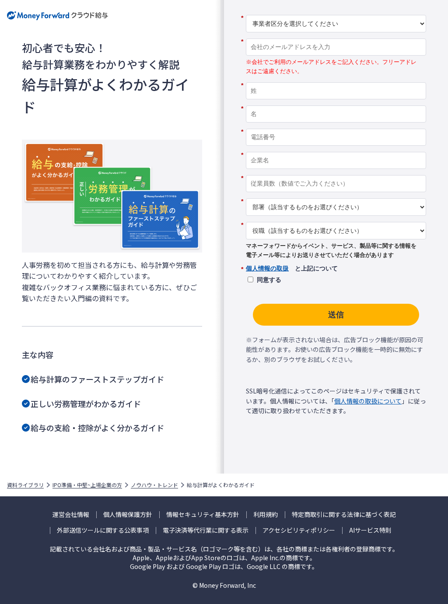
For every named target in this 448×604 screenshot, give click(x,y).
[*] (336, 12)
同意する (269, 279)
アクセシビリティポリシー (298, 530)
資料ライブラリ (25, 485)
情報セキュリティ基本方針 (202, 514)
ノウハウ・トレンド (154, 485)
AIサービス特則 (370, 530)
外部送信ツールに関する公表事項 (103, 530)
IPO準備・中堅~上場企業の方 (87, 485)
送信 (336, 314)
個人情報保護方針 (127, 514)
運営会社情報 (70, 514)
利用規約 (265, 514)
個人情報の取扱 (267, 268)
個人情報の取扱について (368, 401)
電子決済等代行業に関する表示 (205, 530)
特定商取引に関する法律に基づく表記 (344, 514)
